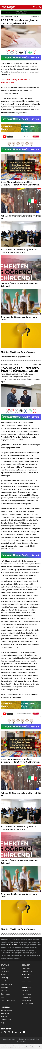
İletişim (3, 974)
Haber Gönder (26, 997)
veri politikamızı (22, 1047)
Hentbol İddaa (26, 974)
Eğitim (16, 16)
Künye (3, 968)
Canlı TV (4, 997)
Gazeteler (25, 991)
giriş (19, 357)
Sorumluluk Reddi (6, 984)
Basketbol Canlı (6, 1020)
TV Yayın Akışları (27, 1003)
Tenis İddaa (4, 1016)
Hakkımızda (4, 971)
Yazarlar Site (5, 1013)
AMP (2, 1023)
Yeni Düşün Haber (6, 16)
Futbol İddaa (26, 968)
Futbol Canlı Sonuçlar (8, 1000)
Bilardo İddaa (26, 978)
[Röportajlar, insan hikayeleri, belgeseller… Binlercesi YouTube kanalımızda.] (21, 139)
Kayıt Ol (3, 981)
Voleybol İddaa (26, 981)
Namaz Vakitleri (27, 1000)
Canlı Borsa (4, 991)
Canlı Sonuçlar (5, 994)
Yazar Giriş (4, 978)
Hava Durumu (26, 994)
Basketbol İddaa (27, 971)
